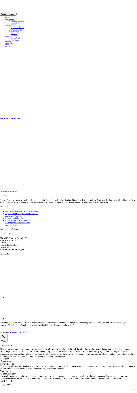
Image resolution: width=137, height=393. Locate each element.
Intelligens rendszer (15, 32)
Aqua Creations (11, 225)
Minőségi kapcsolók (15, 31)
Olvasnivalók (8, 43)
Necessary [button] (4, 359)
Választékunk (8, 25)
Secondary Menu (8, 14)
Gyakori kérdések (15, 40)
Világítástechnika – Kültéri (16, 29)
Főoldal (7, 17)
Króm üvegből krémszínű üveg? (17, 223)
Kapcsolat (8, 46)
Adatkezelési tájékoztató (9, 229)
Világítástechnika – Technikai (17, 28)
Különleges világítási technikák (17, 21)
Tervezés (13, 20)
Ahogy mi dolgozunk (15, 37)
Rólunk (7, 36)
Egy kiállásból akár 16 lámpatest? (18, 220)
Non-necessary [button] (6, 371)
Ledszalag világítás (15, 22)
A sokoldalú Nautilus (13, 216)
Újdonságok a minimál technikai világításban (22, 211)
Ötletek (7, 44)
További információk (19, 332)
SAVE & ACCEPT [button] (8, 381)
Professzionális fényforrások (17, 30)
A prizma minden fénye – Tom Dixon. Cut (21, 214)
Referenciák (8, 41)
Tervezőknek (13, 24)
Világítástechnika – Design (16, 26)
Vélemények (13, 39)
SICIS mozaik (14, 34)
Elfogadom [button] (4, 332)
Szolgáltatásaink (9, 19)
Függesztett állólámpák (14, 218)
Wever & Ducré (14, 35)
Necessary (7, 361)
